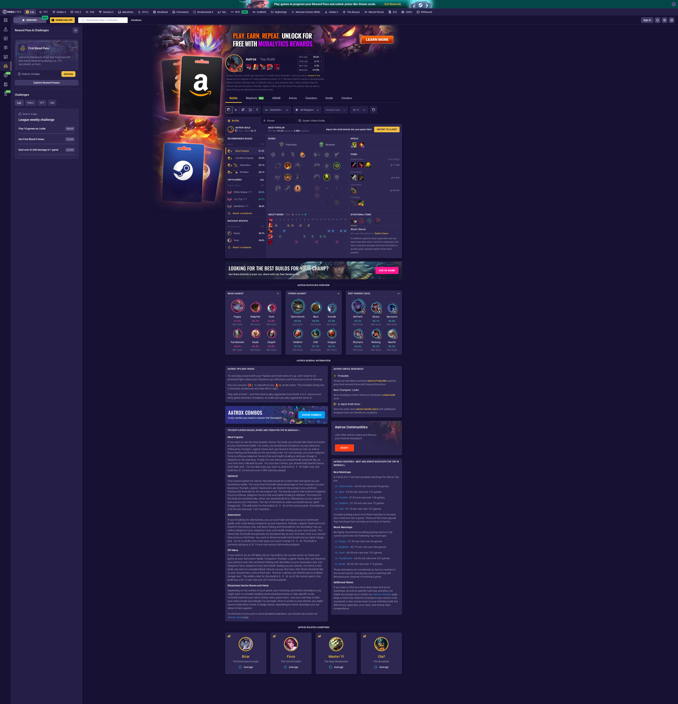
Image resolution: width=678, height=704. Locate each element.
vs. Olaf (339, 508)
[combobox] (103, 20)
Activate (68, 74)
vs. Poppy (340, 541)
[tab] (233, 98)
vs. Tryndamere (343, 558)
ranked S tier (314, 75)
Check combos (311, 414)
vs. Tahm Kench (344, 486)
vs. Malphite (342, 547)
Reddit (344, 448)
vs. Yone (339, 552)
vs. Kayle (340, 564)
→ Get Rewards (391, 4)
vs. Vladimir (341, 503)
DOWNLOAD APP (64, 20)
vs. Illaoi (339, 491)
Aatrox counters (382, 594)
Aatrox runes (235, 617)
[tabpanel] (46, 134)
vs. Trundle (341, 497)
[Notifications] (657, 20)
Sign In (647, 20)
